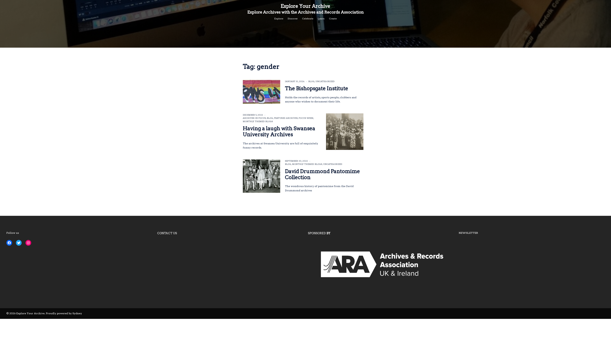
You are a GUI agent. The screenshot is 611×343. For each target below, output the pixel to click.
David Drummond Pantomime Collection (322, 174)
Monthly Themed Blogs (258, 121)
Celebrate (307, 18)
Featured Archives (286, 118)
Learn (321, 18)
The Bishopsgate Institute (316, 88)
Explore (278, 18)
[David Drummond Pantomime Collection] (261, 176)
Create (333, 18)
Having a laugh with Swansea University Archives (279, 131)
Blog (311, 81)
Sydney (77, 313)
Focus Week (306, 118)
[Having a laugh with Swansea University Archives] (345, 131)
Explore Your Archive (305, 6)
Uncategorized (325, 81)
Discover (293, 18)
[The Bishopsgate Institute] (261, 92)
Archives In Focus (254, 118)
